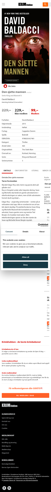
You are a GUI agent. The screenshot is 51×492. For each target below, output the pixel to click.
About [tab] (41, 232)
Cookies (4, 428)
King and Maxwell (13, 95)
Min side (5, 439)
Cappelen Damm (28, 131)
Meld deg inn (6, 446)
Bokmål (25, 135)
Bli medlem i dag (25, 395)
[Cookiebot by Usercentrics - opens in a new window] (38, 225)
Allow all (25, 257)
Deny (25, 265)
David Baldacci (8, 99)
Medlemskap (6, 449)
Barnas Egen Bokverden (10, 467)
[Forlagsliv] (9, 489)
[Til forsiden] (25, 5)
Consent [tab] (9, 232)
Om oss (4, 425)
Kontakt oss (6, 421)
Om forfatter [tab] (21, 170)
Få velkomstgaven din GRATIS (25, 388)
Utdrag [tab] (35, 170)
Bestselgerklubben (8, 464)
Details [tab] (25, 232)
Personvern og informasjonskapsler (27, 480)
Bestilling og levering (9, 442)
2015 (24, 123)
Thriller (25, 142)
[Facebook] (4, 489)
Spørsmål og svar (8, 418)
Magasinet (5, 453)
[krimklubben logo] (9, 405)
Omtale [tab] (7, 170)
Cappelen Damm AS (9, 480)
